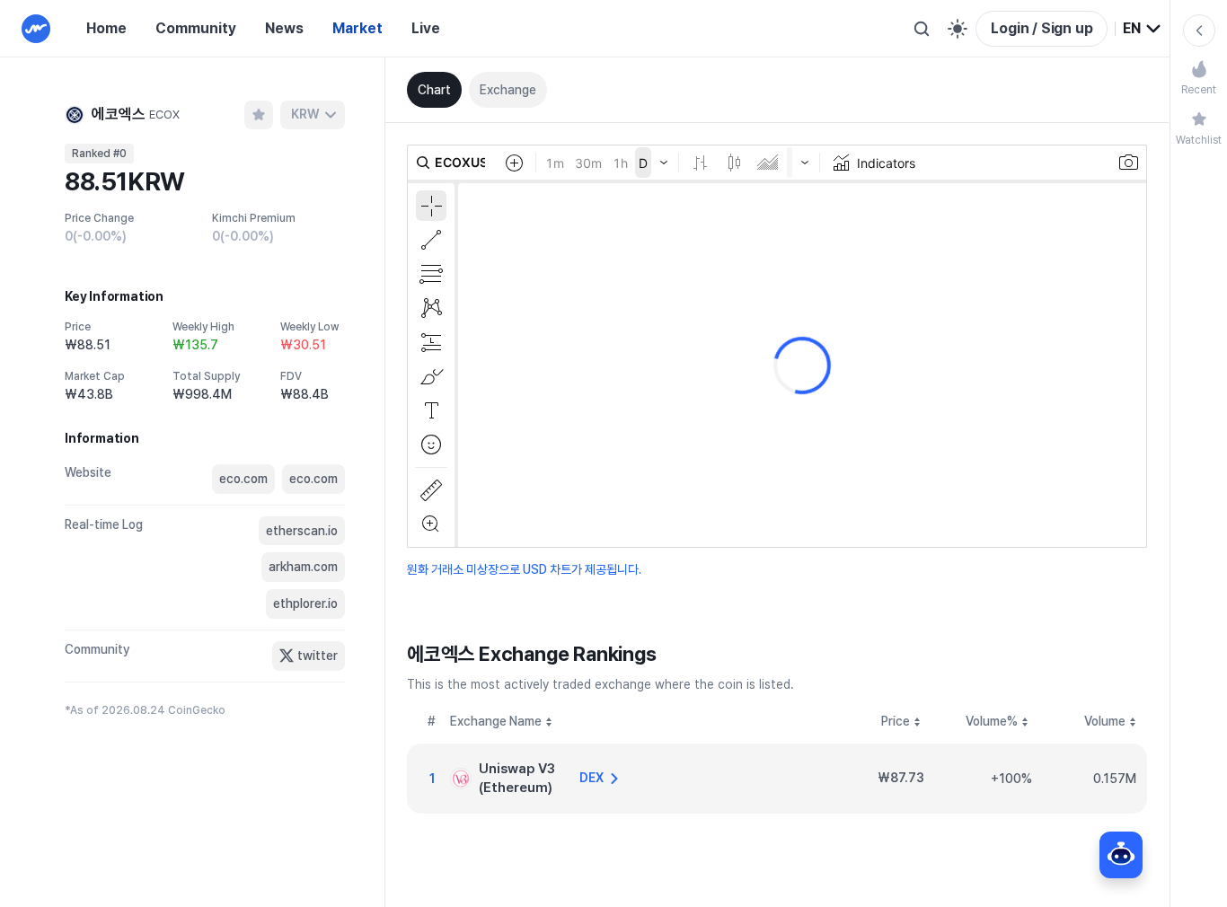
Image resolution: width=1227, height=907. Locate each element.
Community (195, 28)
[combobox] (1142, 29)
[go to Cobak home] (36, 28)
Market (357, 28)
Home (106, 28)
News (284, 28)
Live (425, 28)
